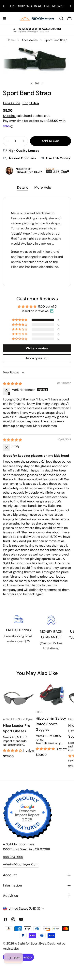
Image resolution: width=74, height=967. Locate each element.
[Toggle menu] (4, 18)
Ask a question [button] (37, 358)
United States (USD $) (24, 908)
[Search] (61, 18)
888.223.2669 (13, 857)
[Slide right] (42, 83)
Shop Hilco (30, 103)
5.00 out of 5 (47, 306)
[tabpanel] (37, 241)
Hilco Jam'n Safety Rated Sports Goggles (51, 724)
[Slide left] (32, 83)
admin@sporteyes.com (20, 864)
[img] (12, 384)
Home (11, 40)
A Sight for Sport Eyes (30, 943)
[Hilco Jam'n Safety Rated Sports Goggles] (51, 695)
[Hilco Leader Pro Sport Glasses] (18, 698)
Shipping (9, 116)
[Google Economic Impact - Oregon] (27, 814)
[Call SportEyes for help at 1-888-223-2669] (37, 170)
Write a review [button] (37, 348)
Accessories (29, 40)
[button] (20, 320)
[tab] (22, 188)
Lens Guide (11, 103)
